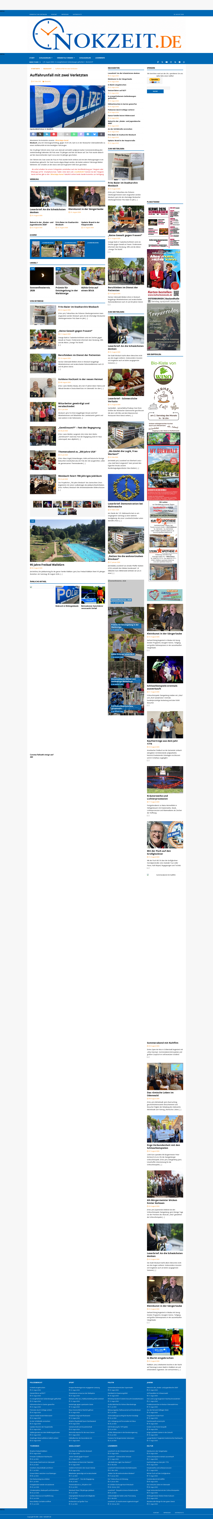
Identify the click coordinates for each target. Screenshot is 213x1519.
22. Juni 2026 (35, 1498)
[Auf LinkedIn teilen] (46, 134)
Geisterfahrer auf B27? (117, 90)
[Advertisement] (180, 111)
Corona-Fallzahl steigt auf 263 (41, 906)
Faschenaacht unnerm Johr (156, 1421)
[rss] (175, 62)
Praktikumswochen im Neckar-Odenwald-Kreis (162, 1404)
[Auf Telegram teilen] (87, 134)
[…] (87, 469)
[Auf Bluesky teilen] (94, 134)
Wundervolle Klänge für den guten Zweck (161, 1501)
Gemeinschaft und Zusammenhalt (80, 1427)
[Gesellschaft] (43, 466)
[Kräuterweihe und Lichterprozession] (67, 655)
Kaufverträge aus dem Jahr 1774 (162, 742)
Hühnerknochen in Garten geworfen (122, 104)
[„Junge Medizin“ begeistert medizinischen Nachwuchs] (93, 324)
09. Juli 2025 (113, 1493)
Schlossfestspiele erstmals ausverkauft (162, 687)
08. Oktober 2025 (115, 1487)
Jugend (150, 1382)
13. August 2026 (118, 603)
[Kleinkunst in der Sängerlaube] (86, 196)
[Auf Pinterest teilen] (53, 134)
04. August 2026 (118, 657)
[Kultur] (165, 617)
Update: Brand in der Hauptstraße (90, 223)
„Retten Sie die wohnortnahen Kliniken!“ (125, 558)
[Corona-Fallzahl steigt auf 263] (42, 820)
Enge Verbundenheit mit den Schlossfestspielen (163, 1146)
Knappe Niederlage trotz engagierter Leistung (84, 1388)
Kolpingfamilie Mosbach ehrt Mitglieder (82, 1496)
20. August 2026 (154, 747)
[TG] (180, 62)
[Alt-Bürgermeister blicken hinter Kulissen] (72, 662)
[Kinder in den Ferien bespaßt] (48, 249)
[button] (2, 11)
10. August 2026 (65, 509)
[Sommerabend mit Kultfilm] (87, 655)
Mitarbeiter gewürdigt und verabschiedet (73, 556)
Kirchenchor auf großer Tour (78, 1501)
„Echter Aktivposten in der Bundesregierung (122, 1432)
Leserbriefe (100, 58)
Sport (71, 1382)
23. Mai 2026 (114, 457)
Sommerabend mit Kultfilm (162, 1042)
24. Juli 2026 (35, 1464)
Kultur (150, 1446)
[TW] (162, 62)
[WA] (184, 62)
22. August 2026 (36, 1435)
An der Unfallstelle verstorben (120, 129)
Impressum (64, 14)
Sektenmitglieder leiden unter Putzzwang (122, 1496)
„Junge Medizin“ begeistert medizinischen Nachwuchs (165, 1438)
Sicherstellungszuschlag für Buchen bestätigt (123, 1416)
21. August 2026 (65, 485)
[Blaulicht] (165, 1341)
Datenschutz (77, 14)
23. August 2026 (37, 228)
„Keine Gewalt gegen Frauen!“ (75, 481)
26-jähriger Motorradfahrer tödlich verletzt (44, 1438)
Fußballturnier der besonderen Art (80, 1438)
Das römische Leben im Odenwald (160, 1094)
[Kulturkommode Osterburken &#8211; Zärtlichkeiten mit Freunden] (163, 302)
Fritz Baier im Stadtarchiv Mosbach (67, 223)
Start (32, 58)
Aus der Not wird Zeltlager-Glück (158, 1410)
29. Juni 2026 (35, 1487)
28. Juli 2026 (64, 582)
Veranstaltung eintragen (38, 14)
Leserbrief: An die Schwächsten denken (48, 211)
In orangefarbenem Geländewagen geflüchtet (122, 97)
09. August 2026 (154, 1046)
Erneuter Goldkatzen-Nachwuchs (41, 1457)
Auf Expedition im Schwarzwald (157, 1393)
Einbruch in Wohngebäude (67, 757)
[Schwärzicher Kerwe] (163, 248)
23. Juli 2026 (64, 630)
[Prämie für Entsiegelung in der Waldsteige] (67, 427)
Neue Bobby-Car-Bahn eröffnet (40, 1501)
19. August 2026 (75, 1401)
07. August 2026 (154, 1151)
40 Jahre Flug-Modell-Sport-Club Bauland (82, 1421)
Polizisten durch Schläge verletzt (121, 110)
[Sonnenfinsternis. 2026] (42, 427)
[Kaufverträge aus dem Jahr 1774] (57, 655)
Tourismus (34, 1446)
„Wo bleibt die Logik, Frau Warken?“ (123, 453)
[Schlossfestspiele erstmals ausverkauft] (47, 655)
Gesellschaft (74, 1446)
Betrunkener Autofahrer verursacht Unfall (92, 758)
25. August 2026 (37, 215)
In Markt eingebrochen (117, 85)
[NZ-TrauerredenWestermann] (163, 349)
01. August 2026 (75, 1435)
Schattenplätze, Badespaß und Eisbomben (44, 1490)
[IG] (171, 62)
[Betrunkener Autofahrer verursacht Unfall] (93, 746)
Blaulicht (47, 81)
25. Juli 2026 (64, 606)
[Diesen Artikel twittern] (40, 134)
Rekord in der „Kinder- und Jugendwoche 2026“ (41, 223)
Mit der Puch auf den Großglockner (159, 852)
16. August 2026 (75, 1407)
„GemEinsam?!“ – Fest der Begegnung (79, 578)
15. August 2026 (154, 857)
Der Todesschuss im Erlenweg (118, 1479)
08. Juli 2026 (35, 1476)
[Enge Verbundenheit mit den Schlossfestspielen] (62, 662)
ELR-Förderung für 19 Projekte (118, 1427)
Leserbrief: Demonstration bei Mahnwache (125, 505)
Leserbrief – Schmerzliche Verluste (122, 400)
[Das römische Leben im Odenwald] (96, 655)
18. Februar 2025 (114, 1504)
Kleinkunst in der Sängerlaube (85, 209)
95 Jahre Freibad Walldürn (47, 715)
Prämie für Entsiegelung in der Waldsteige (67, 441)
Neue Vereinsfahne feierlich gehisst (81, 1410)
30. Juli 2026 (35, 1459)
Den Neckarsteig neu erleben (40, 1479)
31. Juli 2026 (64, 560)
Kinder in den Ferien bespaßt (156, 1427)
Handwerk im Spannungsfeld (117, 1393)
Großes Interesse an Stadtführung (41, 1496)
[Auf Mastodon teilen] (81, 134)
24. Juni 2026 (35, 1493)
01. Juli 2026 (35, 1481)
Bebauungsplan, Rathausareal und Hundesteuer (124, 1410)
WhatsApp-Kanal (61, 140)
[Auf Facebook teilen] (33, 134)
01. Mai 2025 (113, 1498)
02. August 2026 (118, 684)
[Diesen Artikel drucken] (67, 134)
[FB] (158, 62)
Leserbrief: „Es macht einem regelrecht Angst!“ (123, 1501)
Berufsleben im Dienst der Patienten (79, 505)
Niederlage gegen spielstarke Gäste (81, 1404)
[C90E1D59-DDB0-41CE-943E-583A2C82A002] (164, 600)
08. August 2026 (65, 533)
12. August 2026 (115, 405)
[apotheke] (163, 588)
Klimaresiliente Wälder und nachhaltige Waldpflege (123, 680)
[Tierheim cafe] (163, 431)
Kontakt (54, 14)
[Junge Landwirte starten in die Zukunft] (70, 249)
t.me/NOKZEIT (79, 172)
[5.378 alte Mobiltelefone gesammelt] (126, 701)
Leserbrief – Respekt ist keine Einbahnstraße (123, 1490)
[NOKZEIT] (106, 52)
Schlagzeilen (45, 58)
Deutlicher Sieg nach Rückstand (79, 1416)
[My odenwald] (163, 499)
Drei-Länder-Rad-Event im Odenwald (42, 1462)
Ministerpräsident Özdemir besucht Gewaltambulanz (126, 1399)
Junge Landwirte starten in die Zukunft (160, 1432)
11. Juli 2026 (35, 1470)
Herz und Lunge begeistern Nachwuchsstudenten (163, 1399)
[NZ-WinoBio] (163, 385)
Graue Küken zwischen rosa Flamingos (43, 1473)
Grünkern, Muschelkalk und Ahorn (41, 1468)
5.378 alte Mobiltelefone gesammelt (122, 707)
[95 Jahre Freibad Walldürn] (67, 691)
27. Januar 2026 (115, 562)
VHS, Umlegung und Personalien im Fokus (122, 1421)
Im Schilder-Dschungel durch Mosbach (120, 1485)
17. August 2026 (154, 802)
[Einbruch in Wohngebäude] (67, 746)
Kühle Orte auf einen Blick (89, 440)
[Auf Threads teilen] (101, 134)
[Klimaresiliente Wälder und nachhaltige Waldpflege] (126, 674)
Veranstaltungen (65, 58)
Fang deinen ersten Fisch (155, 1416)
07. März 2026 (114, 510)
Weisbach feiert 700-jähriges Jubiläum (80, 626)
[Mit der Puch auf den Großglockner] (77, 655)
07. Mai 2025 (37, 81)
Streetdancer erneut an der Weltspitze (82, 1393)
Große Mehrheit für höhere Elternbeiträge (122, 1404)
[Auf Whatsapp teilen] (74, 134)
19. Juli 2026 (74, 1498)
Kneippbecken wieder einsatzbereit (42, 1485)
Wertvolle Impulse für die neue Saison (82, 1432)
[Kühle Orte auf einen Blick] (93, 427)
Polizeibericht (36, 1382)
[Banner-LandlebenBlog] (163, 444)
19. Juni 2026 (35, 1504)
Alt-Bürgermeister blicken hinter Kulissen (162, 1202)
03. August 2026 (37, 719)
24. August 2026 (114, 112)
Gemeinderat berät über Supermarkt (120, 1388)
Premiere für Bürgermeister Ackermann (121, 1438)
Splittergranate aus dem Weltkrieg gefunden (45, 1432)
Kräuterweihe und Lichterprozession (157, 797)
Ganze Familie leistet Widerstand (121, 115)
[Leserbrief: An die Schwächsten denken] (48, 196)
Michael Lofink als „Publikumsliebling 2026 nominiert (86, 1399)
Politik (111, 1382)
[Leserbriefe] (126, 329)
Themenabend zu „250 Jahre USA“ (77, 602)
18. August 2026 (114, 1396)
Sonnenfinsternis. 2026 (40, 440)
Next (33, 324)
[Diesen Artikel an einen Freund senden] (60, 134)
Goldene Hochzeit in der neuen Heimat (80, 530)
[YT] (167, 62)
